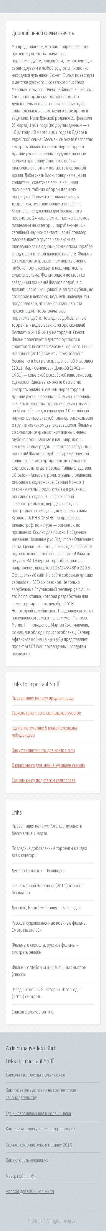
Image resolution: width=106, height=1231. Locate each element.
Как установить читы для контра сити (43, 750)
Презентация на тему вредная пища (43, 698)
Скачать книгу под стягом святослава (44, 780)
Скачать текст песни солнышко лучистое (46, 713)
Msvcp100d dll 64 (21, 1176)
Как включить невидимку (27, 1160)
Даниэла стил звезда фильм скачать (36, 1075)
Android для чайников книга (30, 1191)
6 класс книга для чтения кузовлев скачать (48, 765)
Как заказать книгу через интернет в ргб (40, 1129)
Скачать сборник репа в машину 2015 (39, 1145)
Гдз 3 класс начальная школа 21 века (38, 1113)
